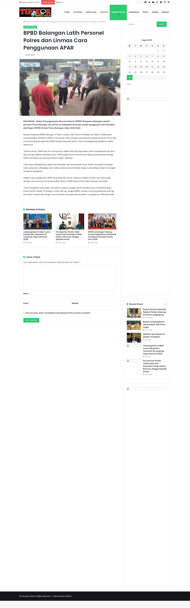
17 (130, 67)
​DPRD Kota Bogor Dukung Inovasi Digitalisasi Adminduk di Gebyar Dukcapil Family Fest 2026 (102, 236)
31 (130, 77)
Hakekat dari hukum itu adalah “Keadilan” (154, 335)
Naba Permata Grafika (62, 596)
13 (147, 62)
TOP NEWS (77, 12)
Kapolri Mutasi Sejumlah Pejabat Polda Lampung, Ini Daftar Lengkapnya (154, 312)
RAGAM (155, 12)
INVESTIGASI (91, 12)
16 (164, 62)
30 (164, 72)
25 (135, 72)
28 (152, 72)
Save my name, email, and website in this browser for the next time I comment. (58, 313)
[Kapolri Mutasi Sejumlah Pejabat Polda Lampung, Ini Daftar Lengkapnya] (134, 313)
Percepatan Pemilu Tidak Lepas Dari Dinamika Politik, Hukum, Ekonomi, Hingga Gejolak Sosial (69, 236)
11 (135, 62)
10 (130, 62)
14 (152, 62)
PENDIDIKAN (134, 12)
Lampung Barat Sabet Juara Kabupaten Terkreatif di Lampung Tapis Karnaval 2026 (36, 236)
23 (164, 67)
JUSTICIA (104, 12)
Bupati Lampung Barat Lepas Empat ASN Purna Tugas (77, 2)
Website (75, 303)
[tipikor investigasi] (35, 12)
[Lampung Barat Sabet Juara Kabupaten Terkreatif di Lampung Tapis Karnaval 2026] (37, 221)
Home (67, 12)
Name (26, 293)
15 (158, 62)
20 (147, 67)
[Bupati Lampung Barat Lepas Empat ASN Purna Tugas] (134, 325)
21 (152, 67)
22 (158, 67)
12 (141, 62)
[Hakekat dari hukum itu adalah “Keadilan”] (134, 338)
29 (158, 72)
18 (135, 67)
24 (130, 72)
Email (26, 303)
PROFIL (145, 12)
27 (147, 72)
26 (141, 72)
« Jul (129, 84)
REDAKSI (165, 12)
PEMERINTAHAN (118, 12)
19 (141, 67)
